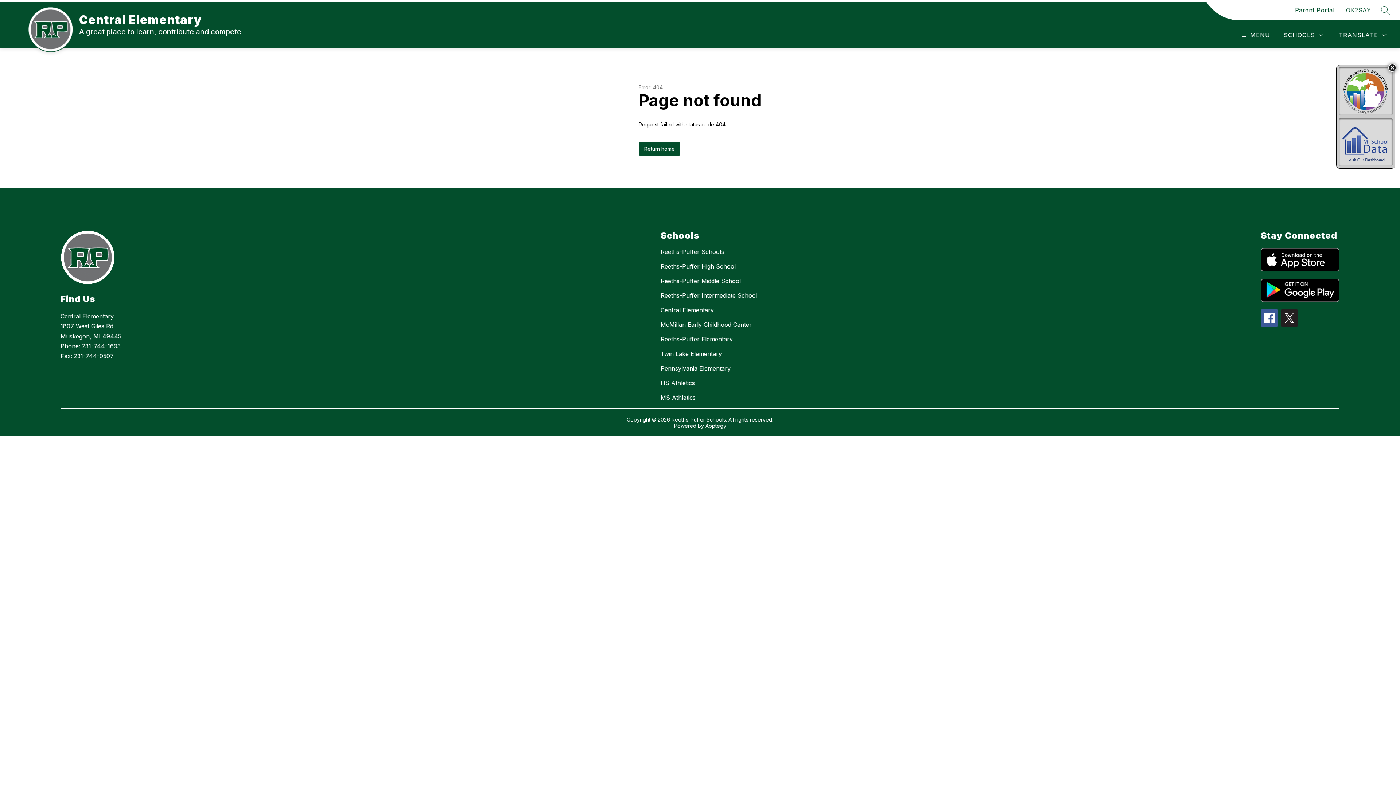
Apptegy (715, 426)
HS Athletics (678, 383)
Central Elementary (687, 310)
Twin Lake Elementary (691, 353)
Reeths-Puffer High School (698, 266)
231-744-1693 (101, 346)
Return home (659, 149)
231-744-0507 (94, 356)
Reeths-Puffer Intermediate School (709, 295)
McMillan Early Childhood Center (706, 324)
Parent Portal (1315, 10)
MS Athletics (678, 397)
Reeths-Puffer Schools (692, 251)
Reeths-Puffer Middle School (701, 281)
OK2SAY (1358, 10)
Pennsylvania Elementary (696, 368)
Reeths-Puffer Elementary (697, 339)
